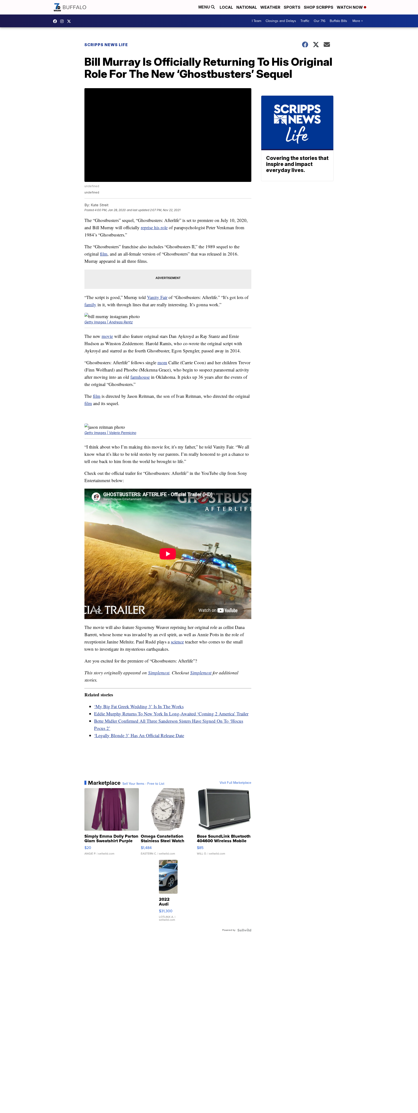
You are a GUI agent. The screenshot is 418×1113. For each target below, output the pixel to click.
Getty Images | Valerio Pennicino (110, 433)
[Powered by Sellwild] (244, 930)
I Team (256, 20)
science (177, 642)
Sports (292, 7)
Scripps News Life (106, 44)
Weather (270, 7)
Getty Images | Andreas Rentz (108, 322)
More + (357, 20)
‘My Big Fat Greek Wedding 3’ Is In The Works (139, 706)
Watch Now (350, 7)
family (90, 304)
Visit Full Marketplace (235, 783)
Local (226, 7)
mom (162, 362)
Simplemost (158, 673)
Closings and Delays (281, 20)
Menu (204, 7)
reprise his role (154, 227)
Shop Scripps (318, 7)
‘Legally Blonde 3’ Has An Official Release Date (139, 735)
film (103, 254)
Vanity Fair (157, 297)
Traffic (304, 20)
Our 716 (319, 20)
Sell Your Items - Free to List (143, 783)
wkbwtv (56, 21)
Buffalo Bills (338, 20)
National (246, 7)
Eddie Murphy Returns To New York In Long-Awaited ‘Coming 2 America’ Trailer (171, 714)
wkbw (63, 21)
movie (107, 336)
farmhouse (140, 377)
